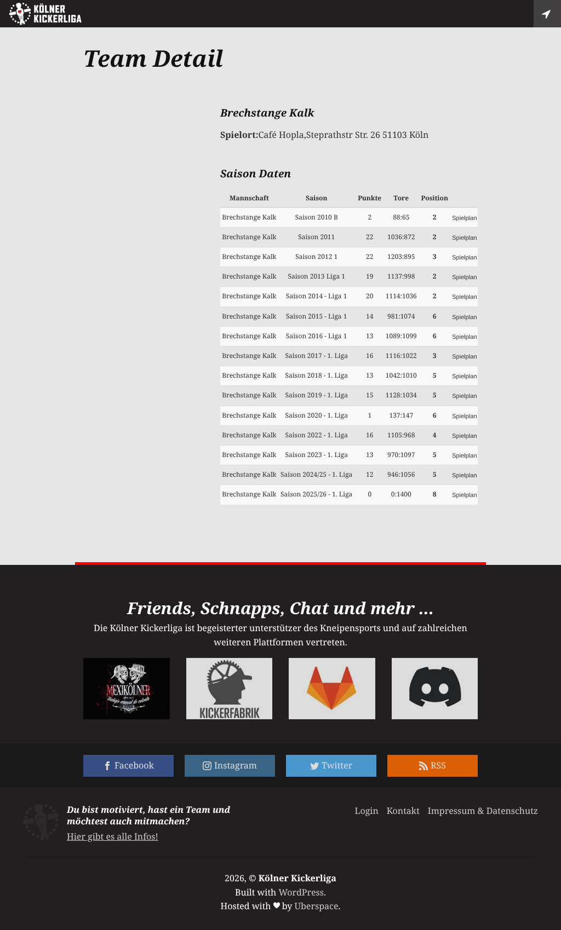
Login (366, 811)
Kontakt (403, 811)
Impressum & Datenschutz (483, 811)
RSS (438, 765)
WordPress (301, 892)
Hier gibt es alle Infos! (112, 836)
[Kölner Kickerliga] (45, 13)
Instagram (235, 765)
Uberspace (317, 906)
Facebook (134, 765)
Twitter (337, 765)
